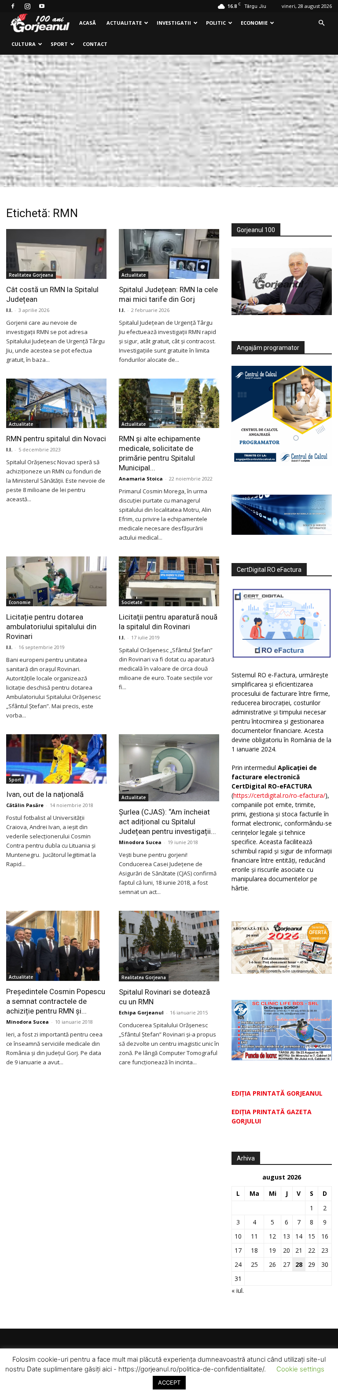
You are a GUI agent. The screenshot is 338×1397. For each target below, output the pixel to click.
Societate (131, 602)
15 (311, 1236)
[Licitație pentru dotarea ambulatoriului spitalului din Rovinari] (56, 581)
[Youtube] (41, 6)
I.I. (9, 310)
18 (254, 1250)
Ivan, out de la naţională (45, 794)
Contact (95, 44)
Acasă (87, 22)
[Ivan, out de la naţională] (56, 759)
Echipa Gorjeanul (141, 1012)
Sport (59, 44)
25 (254, 1264)
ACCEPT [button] (169, 1382)
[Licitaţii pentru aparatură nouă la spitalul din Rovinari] (169, 581)
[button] (321, 23)
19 (272, 1250)
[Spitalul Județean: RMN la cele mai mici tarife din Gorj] (169, 254)
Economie (254, 22)
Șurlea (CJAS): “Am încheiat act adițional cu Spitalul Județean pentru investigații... (167, 821)
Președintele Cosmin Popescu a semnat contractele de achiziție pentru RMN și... (55, 1001)
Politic (216, 22)
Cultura (23, 44)
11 (254, 1236)
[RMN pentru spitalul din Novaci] (56, 403)
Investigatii (174, 22)
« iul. (237, 1290)
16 (324, 1236)
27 (286, 1264)
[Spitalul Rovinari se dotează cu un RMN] (169, 946)
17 (238, 1250)
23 (324, 1250)
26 (272, 1264)
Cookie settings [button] (300, 1369)
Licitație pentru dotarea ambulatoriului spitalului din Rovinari (51, 626)
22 (311, 1250)
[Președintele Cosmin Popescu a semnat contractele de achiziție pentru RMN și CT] (56, 946)
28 (298, 1264)
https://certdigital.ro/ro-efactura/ (279, 795)
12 (272, 1236)
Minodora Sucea (140, 842)
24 (238, 1264)
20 (286, 1250)
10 (238, 1236)
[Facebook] (12, 6)
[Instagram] (27, 6)
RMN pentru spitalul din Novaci (56, 438)
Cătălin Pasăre (25, 805)
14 (298, 1236)
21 (298, 1250)
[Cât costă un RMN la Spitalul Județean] (56, 254)
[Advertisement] (169, 121)
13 (286, 1236)
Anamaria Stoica (141, 478)
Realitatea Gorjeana (31, 275)
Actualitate (124, 22)
